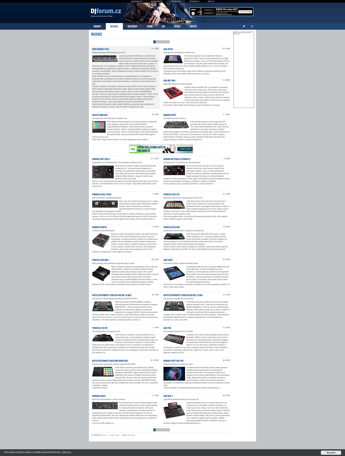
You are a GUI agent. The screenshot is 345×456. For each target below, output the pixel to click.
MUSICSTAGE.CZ (157, 1)
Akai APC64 (168, 48)
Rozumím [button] (331, 453)
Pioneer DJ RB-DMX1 (100, 259)
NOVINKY (97, 26)
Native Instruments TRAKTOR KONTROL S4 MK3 (112, 295)
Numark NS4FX (169, 114)
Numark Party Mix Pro (173, 360)
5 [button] (165, 41)
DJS (163, 26)
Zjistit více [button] (66, 452)
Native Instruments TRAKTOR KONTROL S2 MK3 (183, 295)
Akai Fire (167, 327)
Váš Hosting (131, 435)
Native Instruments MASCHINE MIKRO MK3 (110, 360)
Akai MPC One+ (169, 80)
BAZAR (177, 26)
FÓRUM (150, 26)
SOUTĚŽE (193, 26)
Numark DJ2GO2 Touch (101, 194)
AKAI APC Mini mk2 (100, 114)
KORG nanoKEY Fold (100, 48)
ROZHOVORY (132, 26)
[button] (168, 41)
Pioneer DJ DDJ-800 (171, 227)
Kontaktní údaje (114, 435)
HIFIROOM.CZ (194, 1)
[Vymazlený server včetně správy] (244, 33)
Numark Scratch (99, 227)
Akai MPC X (168, 395)
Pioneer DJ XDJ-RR (99, 327)
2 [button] (157, 41)
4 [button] (162, 41)
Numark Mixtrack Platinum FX (177, 158)
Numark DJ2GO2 (99, 395)
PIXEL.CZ (211, 1)
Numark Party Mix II (101, 158)
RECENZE (114, 26)
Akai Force (168, 259)
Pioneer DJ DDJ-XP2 (171, 194)
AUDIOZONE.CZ (136, 1)
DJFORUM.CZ (176, 1)
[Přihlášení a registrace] (244, 26)
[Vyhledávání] (252, 26)
